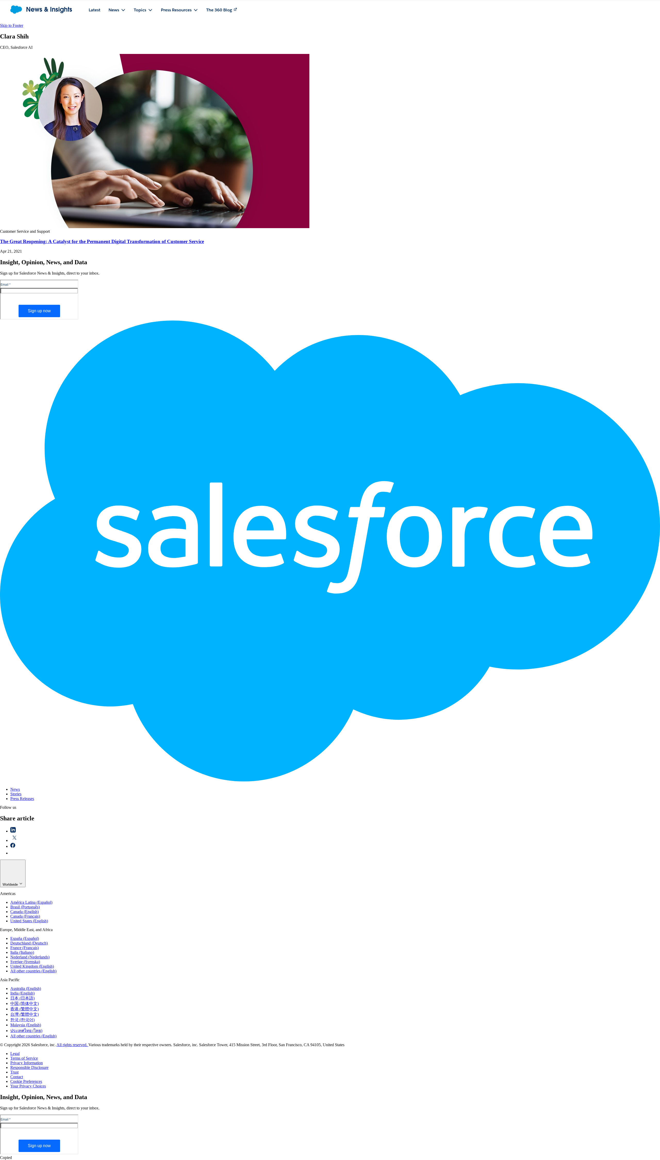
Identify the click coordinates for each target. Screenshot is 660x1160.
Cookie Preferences (26, 1081)
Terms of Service (24, 1058)
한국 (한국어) (22, 1020)
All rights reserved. (72, 1045)
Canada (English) (24, 911)
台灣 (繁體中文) (24, 1014)
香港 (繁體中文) (24, 1009)
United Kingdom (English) (32, 966)
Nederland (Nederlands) (30, 957)
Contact (16, 1077)
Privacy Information (26, 1063)
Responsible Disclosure (29, 1067)
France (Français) (24, 948)
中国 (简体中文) (24, 1003)
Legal (15, 1053)
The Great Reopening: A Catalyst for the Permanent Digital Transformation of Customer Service (102, 241)
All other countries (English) (33, 971)
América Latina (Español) (31, 902)
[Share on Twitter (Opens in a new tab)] (14, 840)
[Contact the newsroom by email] (13, 853)
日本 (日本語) (22, 998)
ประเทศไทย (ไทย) (26, 1030)
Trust (14, 1072)
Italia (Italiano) (22, 952)
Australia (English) (25, 988)
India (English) (22, 993)
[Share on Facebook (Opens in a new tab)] (12, 846)
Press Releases (22, 798)
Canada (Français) (25, 916)
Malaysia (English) (25, 1025)
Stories (15, 794)
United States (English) (29, 921)
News (15, 789)
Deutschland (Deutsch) (29, 943)
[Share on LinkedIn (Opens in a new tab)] (13, 831)
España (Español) (24, 938)
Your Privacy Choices (28, 1086)
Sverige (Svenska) (25, 961)
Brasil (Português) (25, 907)
